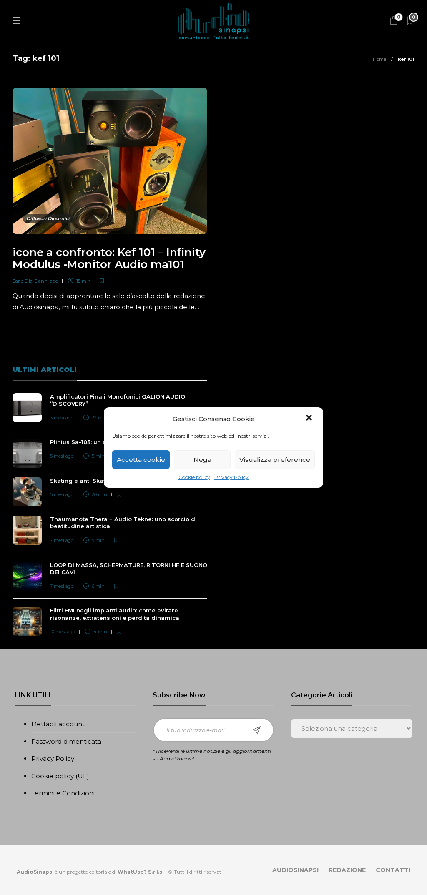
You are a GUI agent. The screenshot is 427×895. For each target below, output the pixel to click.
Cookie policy (194, 477)
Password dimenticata (66, 741)
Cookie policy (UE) (60, 776)
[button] (310, 419)
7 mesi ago (61, 540)
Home (379, 59)
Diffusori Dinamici (48, 218)
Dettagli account (58, 724)
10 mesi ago (62, 631)
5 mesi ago (61, 456)
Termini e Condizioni (63, 793)
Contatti (393, 870)
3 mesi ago (61, 418)
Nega (202, 460)
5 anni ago (46, 281)
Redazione (347, 870)
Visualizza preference (274, 460)
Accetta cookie (141, 460)
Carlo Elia (23, 281)
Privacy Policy (231, 477)
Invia (257, 730)
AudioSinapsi (295, 870)
